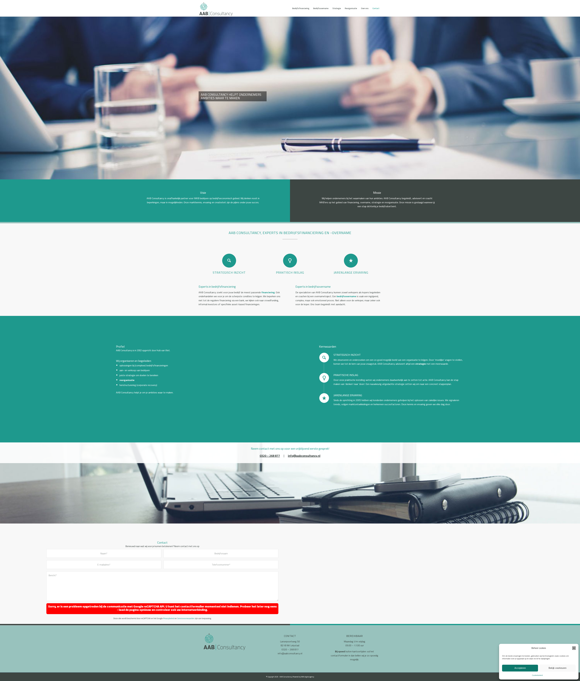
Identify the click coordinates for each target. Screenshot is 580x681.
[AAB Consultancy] (217, 10)
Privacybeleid (168, 618)
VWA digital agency (307, 676)
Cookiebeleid (537, 675)
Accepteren (520, 668)
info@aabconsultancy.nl (290, 653)
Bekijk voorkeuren (557, 668)
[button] (573, 648)
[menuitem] (300, 8)
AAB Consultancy (286, 676)
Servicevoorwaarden (185, 618)
